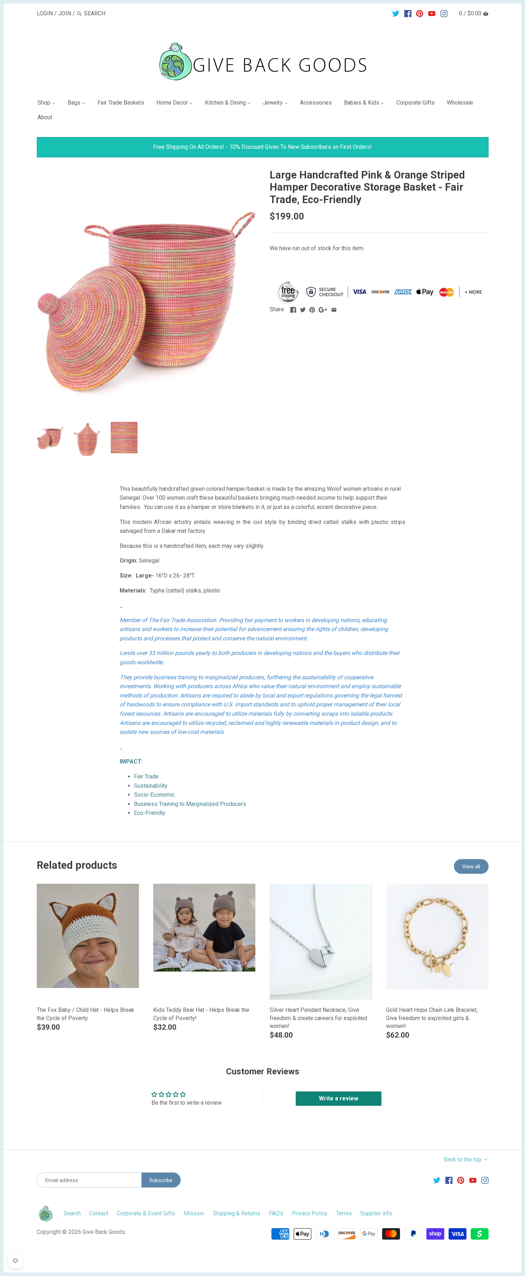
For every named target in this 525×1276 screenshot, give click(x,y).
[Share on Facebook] (293, 308)
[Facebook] (407, 13)
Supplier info (376, 1213)
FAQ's (276, 1213)
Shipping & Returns (236, 1213)
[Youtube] (431, 13)
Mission (194, 1213)
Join (64, 13)
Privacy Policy (310, 1213)
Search (72, 1213)
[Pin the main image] (312, 308)
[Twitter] (395, 13)
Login (45, 13)
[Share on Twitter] (303, 308)
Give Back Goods (103, 1232)
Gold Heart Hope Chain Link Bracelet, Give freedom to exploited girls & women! (432, 1018)
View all (471, 866)
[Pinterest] (419, 13)
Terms (344, 1213)
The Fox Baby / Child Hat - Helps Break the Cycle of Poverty (85, 1014)
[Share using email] (334, 308)
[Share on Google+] (323, 308)
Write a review (338, 1098)
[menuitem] (49, 104)
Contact (98, 1213)
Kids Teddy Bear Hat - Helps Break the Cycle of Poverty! (201, 1014)
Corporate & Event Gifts (146, 1213)
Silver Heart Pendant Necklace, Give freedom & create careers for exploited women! (318, 1018)
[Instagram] (444, 13)
